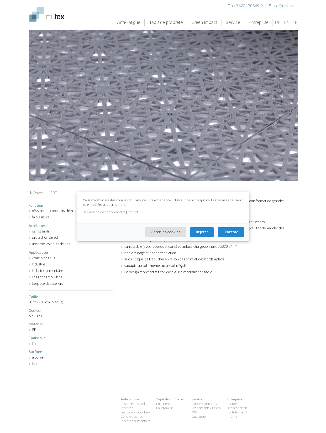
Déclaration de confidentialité (104, 212)
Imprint (133, 212)
